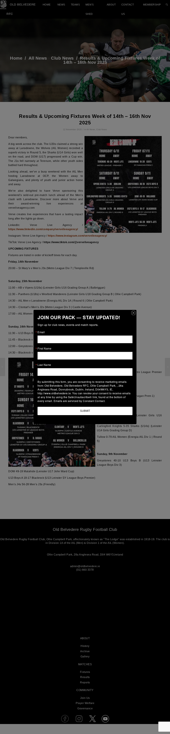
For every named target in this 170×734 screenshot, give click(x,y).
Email (41, 332)
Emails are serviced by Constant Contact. (79, 401)
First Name (44, 348)
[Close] (133, 313)
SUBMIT (85, 410)
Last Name (44, 365)
